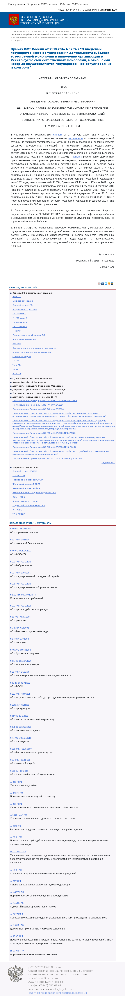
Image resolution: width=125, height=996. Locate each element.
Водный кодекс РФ (22, 305)
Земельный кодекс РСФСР (26, 488)
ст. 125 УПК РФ (17, 903)
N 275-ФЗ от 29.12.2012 (20, 584)
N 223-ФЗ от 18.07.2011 (20, 694)
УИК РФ (16, 365)
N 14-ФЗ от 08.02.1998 (20, 683)
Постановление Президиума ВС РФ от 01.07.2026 (38, 405)
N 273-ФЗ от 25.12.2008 (20, 606)
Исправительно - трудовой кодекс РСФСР (34, 492)
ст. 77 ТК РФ (15, 881)
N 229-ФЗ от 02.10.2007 (21, 749)
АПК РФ (16, 296)
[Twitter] (105, 283)
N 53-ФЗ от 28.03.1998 (20, 760)
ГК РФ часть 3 (19, 322)
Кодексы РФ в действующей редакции (32, 293)
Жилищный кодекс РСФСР (26, 484)
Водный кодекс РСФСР (24, 471)
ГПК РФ (16, 331)
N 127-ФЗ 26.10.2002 (19, 716)
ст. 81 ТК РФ (15, 826)
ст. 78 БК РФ (16, 837)
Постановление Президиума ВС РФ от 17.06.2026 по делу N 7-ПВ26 (47, 458)
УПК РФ (16, 373)
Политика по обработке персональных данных (57, 992)
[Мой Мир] (112, 283)
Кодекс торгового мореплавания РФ (31, 352)
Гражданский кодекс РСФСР (27, 480)
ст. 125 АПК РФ (17, 951)
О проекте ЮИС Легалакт (43, 4)
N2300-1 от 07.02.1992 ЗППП (23, 595)
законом (57, 134)
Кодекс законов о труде (25, 501)
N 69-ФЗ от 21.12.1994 (19, 540)
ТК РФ (15, 361)
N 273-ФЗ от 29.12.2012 (20, 562)
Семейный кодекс (21, 356)
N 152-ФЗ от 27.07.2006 (20, 727)
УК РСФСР (17, 509)
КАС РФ (16, 343)
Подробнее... (108, 462)
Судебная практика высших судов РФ (32, 378)
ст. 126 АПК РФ (17, 925)
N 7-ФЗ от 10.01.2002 (19, 628)
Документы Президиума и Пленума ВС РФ (34, 397)
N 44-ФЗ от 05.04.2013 (20, 738)
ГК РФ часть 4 (19, 326)
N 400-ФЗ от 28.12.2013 (20, 529)
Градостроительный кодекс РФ (28, 335)
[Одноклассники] (109, 283)
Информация (16, 4)
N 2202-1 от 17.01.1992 (19, 705)
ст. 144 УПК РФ (17, 892)
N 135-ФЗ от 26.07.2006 (20, 661)
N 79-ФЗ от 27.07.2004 (20, 573)
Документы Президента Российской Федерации (37, 386)
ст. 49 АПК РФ (16, 936)
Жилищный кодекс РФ (24, 339)
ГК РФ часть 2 (19, 318)
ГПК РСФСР (18, 475)
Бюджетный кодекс (22, 301)
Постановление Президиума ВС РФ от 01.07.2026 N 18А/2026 (43, 433)
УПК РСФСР (18, 514)
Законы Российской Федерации (29, 382)
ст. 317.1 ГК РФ (16, 793)
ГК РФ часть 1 (19, 313)
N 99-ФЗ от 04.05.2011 (20, 672)
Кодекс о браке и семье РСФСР (28, 505)
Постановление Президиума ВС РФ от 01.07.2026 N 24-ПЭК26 (44, 447)
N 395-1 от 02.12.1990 (19, 771)
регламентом (75, 138)
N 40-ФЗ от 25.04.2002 (20, 551)
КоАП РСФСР (19, 497)
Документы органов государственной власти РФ (37, 393)
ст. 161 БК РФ (16, 870)
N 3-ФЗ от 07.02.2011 (19, 639)
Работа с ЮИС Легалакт (74, 4)
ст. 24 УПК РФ (16, 914)
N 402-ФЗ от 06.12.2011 (20, 650)
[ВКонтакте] (102, 283)
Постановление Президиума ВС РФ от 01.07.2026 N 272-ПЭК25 (44, 400)
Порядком (76, 156)
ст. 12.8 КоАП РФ (18, 852)
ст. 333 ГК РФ (16, 782)
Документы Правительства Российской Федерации (39, 389)
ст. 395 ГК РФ (16, 804)
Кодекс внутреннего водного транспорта (34, 348)
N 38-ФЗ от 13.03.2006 (20, 617)
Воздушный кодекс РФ (24, 309)
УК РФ (15, 369)
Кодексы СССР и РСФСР (25, 467)
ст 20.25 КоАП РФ (18, 815)
